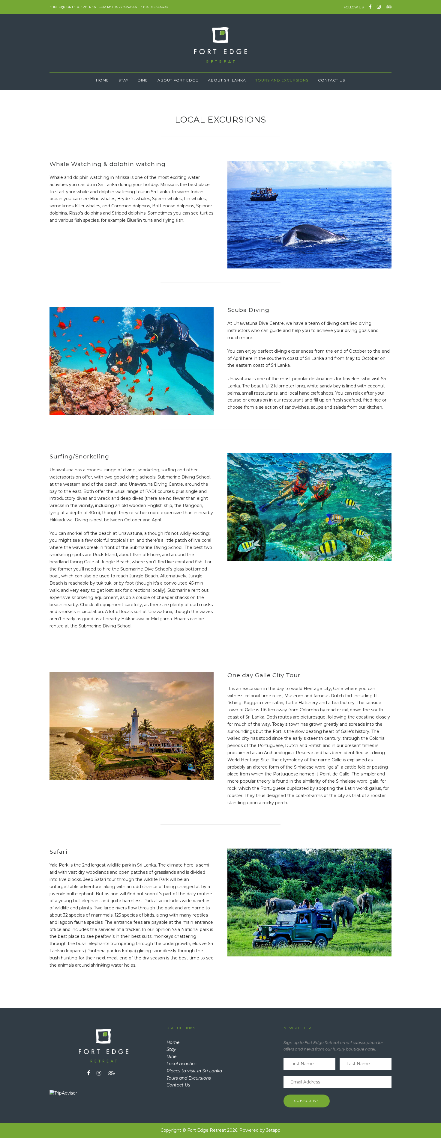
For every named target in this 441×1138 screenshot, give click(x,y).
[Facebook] (370, 7)
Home (102, 80)
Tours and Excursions (281, 80)
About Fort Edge (178, 80)
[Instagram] (379, 7)
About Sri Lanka (227, 80)
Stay (123, 80)
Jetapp (273, 1130)
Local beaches (181, 1063)
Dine (143, 80)
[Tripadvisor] (388, 7)
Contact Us (331, 80)
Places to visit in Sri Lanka (194, 1071)
